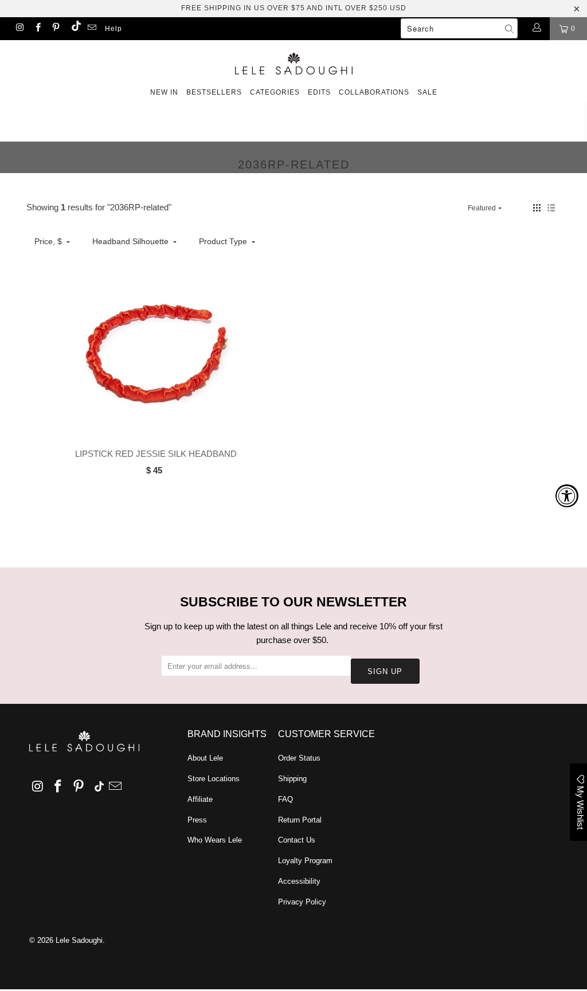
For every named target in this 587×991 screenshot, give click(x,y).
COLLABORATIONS (374, 92)
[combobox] (459, 28)
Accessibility (299, 881)
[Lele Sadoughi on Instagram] (19, 29)
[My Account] (536, 28)
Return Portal (300, 820)
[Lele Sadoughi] (293, 61)
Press (197, 820)
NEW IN (164, 92)
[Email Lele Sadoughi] (91, 29)
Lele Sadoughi (79, 940)
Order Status (299, 758)
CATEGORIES (275, 92)
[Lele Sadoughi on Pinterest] (55, 29)
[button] (537, 208)
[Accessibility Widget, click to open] (566, 495)
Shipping (292, 778)
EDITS (319, 92)
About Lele (205, 758)
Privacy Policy (302, 902)
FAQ (285, 799)
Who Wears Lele (214, 840)
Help (113, 29)
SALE (427, 92)
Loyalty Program (305, 860)
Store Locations (213, 778)
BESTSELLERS (214, 92)
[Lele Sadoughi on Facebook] (37, 29)
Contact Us (296, 840)
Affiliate (200, 799)
